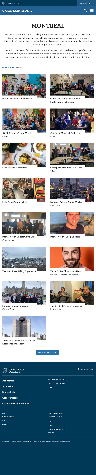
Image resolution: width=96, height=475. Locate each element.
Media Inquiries (8, 417)
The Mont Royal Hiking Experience (24, 260)
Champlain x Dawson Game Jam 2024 (72, 158)
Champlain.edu (86, 3)
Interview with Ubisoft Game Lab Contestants (24, 227)
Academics (8, 380)
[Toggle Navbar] (92, 10)
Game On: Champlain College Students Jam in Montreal (72, 89)
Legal (50, 425)
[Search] (85, 10)
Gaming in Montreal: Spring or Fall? (72, 123)
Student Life (8, 392)
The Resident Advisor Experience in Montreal (72, 296)
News (4, 413)
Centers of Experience (56, 383)
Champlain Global (17, 10)
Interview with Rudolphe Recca (72, 225)
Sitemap (51, 433)
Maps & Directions (55, 417)
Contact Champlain (55, 413)
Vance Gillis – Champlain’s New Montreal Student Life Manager (72, 261)
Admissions (8, 386)
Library (5, 424)
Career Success (10, 397)
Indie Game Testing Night (24, 191)
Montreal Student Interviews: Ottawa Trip (24, 296)
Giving (50, 387)
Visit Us (5, 420)
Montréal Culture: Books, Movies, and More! (72, 192)
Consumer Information (57, 429)
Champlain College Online (16, 403)
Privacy (51, 422)
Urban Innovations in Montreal (24, 87)
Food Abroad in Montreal (24, 156)
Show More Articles (47, 353)
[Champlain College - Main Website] (12, 3)
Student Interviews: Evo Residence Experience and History (24, 331)
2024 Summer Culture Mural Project (24, 123)
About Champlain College (58, 380)
